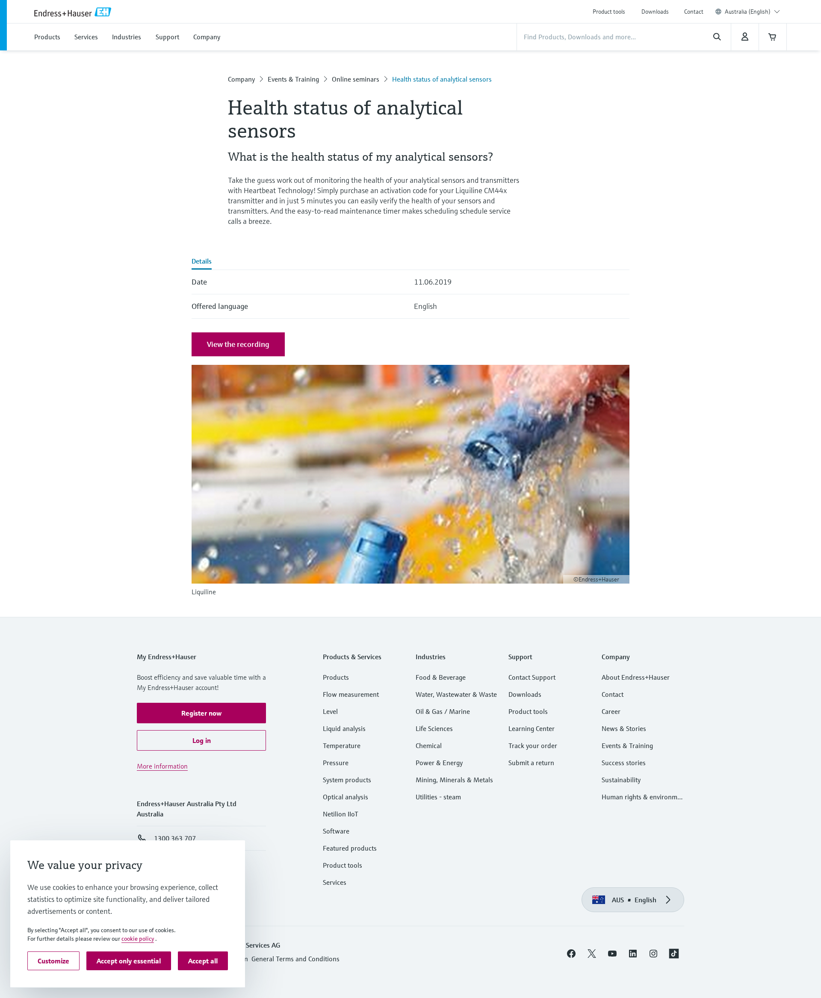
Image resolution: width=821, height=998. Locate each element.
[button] (201, 713)
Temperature (341, 745)
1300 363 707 (175, 838)
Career (611, 711)
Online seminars (355, 79)
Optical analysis (345, 797)
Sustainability (621, 779)
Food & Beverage (441, 677)
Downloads (655, 11)
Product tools (609, 11)
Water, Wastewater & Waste (456, 694)
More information (162, 766)
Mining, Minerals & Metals (454, 779)
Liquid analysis (344, 728)
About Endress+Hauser (636, 677)
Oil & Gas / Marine (443, 711)
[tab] (202, 262)
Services (334, 882)
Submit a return (531, 762)
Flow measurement (351, 694)
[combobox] (752, 11)
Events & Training (293, 79)
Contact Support (531, 677)
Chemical (429, 745)
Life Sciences (434, 728)
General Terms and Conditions (295, 958)
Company (241, 79)
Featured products (350, 848)
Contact (693, 11)
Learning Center (531, 728)
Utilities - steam (438, 797)
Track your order (532, 745)
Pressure (335, 762)
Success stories (624, 762)
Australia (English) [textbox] (748, 11)
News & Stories (624, 728)
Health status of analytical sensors (442, 79)
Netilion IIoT (340, 814)
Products (336, 677)
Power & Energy (439, 762)
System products (347, 779)
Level (330, 711)
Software (336, 831)
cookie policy (137, 938)
